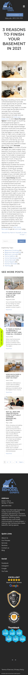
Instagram (5, 566)
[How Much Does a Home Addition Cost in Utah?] (14, 362)
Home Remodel (10, 260)
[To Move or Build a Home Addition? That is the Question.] (14, 283)
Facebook (5, 563)
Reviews (4, 545)
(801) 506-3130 (17, 18)
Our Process (6, 540)
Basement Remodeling (13, 252)
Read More (9, 309)
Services (4, 543)
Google (4, 568)
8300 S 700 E (6, 501)
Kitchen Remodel (11, 264)
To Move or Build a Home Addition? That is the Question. (13, 294)
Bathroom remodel (11, 254)
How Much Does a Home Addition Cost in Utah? (13, 376)
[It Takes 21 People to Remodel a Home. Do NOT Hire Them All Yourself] (14, 320)
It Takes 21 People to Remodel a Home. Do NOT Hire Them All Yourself (14, 331)
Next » (21, 462)
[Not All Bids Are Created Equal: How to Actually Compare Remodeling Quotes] (14, 403)
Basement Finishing (12, 250)
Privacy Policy (19, 669)
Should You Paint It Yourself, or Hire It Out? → (14, 233)
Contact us (5, 548)
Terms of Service (7, 669)
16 (16, 462)
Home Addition (10, 256)
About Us (5, 538)
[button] (22, 241)
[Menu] (24, 6)
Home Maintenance (12, 258)
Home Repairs (10, 262)
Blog (3, 550)
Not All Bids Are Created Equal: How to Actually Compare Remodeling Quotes (13, 416)
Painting (8, 266)
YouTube (5, 571)
